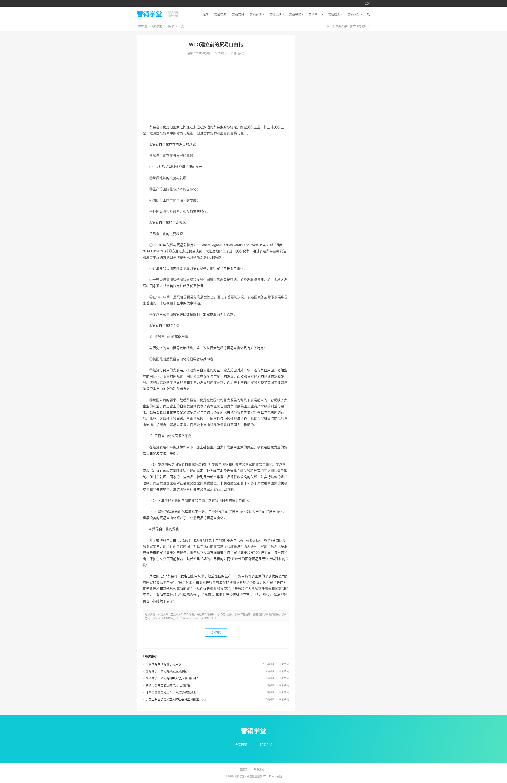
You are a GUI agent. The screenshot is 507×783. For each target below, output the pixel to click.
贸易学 (170, 26)
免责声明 (241, 744)
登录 (367, 3)
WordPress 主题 (272, 776)
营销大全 (354, 14)
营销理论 (220, 14)
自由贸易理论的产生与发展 (351, 26)
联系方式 (266, 744)
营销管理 (256, 14)
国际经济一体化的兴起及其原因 (166, 671)
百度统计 (245, 769)
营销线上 (334, 14)
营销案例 (238, 14)
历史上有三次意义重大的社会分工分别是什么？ (177, 699)
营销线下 (314, 14)
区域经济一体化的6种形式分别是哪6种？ (172, 678)
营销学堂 (149, 14)
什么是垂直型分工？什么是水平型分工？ (172, 692)
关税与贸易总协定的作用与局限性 (168, 685)
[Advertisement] (216, 92)
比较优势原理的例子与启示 (163, 664)
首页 (205, 14)
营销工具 (275, 14)
